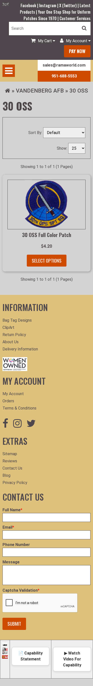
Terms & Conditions (19, 408)
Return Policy (14, 334)
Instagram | (49, 5)
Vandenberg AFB (40, 90)
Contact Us (12, 468)
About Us (10, 342)
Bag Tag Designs (17, 320)
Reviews (9, 461)
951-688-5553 (64, 76)
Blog (6, 475)
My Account (13, 393)
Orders (8, 401)
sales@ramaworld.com (64, 65)
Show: (62, 148)
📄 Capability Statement (30, 656)
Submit (14, 623)
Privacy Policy (14, 482)
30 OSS (78, 90)
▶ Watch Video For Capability (72, 659)
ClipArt (8, 327)
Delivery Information (20, 349)
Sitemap (9, 453)
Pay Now (77, 51)
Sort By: (35, 132)
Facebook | (30, 5)
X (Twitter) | (69, 5)
